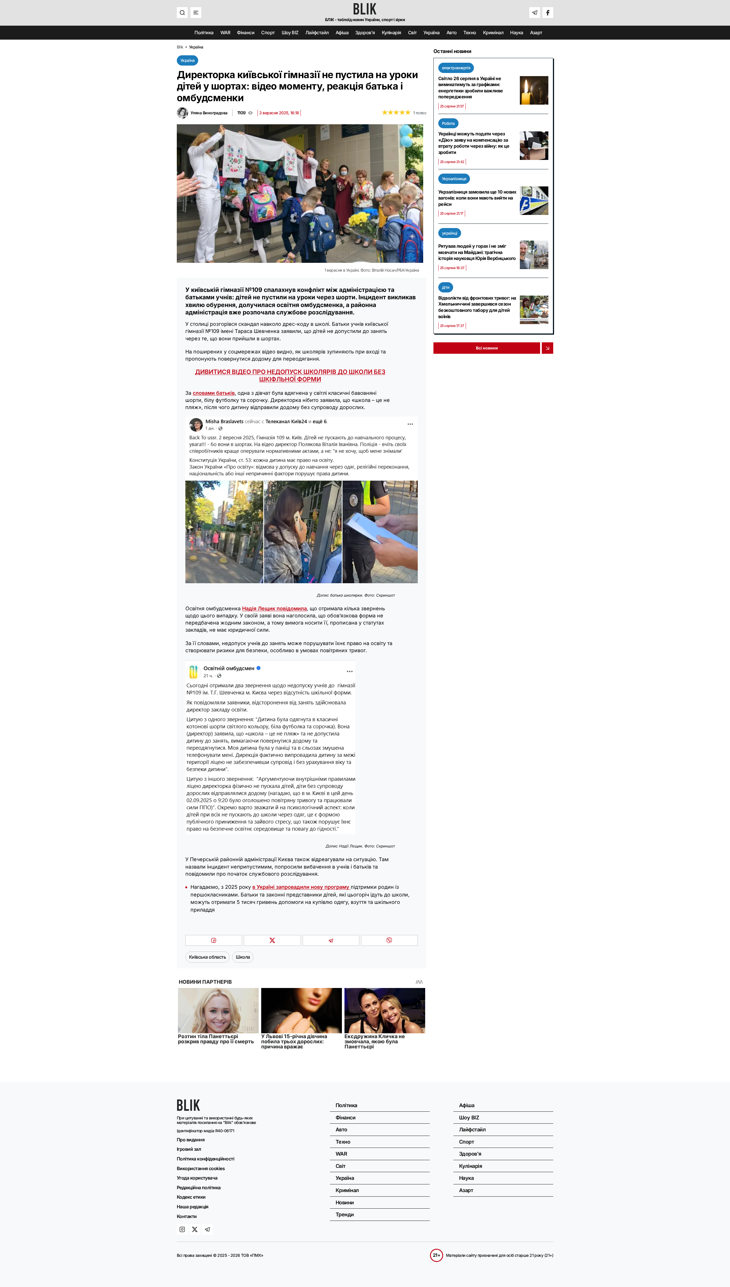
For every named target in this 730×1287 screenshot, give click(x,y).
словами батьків (214, 393)
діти (445, 287)
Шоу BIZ (290, 32)
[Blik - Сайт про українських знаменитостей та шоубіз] (188, 1109)
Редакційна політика (199, 1187)
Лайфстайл (317, 32)
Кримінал (493, 32)
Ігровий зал (189, 1149)
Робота (448, 123)
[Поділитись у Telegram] (331, 940)
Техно (469, 32)
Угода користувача (197, 1178)
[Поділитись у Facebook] (213, 940)
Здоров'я (365, 32)
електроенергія (456, 67)
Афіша (342, 32)
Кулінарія (391, 32)
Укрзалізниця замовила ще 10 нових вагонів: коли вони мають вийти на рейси (477, 198)
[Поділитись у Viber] (389, 940)
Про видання (190, 1139)
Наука (516, 32)
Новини (345, 1202)
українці (449, 233)
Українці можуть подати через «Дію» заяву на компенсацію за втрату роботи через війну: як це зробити (473, 143)
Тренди (345, 1214)
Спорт (268, 32)
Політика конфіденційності (205, 1159)
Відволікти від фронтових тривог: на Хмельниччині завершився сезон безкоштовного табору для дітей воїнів (477, 307)
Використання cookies (201, 1168)
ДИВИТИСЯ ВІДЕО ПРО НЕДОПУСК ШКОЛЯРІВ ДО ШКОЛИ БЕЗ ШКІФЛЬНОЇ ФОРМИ (290, 375)
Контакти (187, 1216)
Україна (431, 32)
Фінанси (245, 32)
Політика (204, 32)
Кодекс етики (191, 1197)
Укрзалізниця (454, 178)
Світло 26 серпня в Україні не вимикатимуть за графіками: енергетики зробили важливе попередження (470, 88)
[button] (182, 12)
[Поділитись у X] (272, 940)
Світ (412, 32)
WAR (225, 32)
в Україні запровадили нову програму (301, 887)
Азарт (536, 32)
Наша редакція (192, 1206)
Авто (452, 32)
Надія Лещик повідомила (274, 608)
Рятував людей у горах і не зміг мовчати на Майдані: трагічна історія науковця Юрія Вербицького (477, 252)
